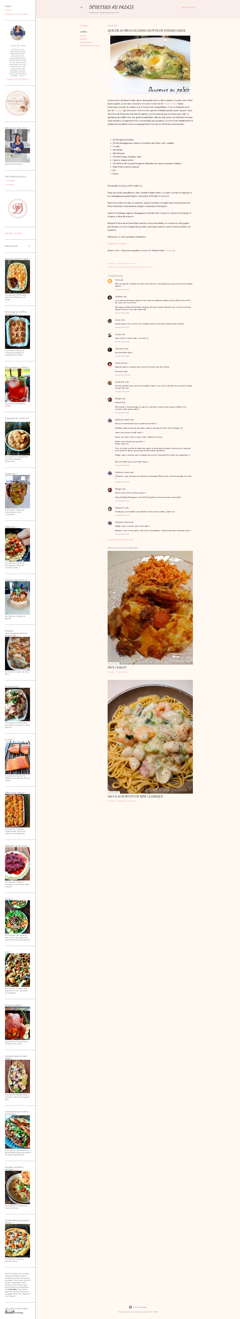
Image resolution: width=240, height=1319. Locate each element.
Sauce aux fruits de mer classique (135, 796)
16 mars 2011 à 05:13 (122, 313)
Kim (117, 280)
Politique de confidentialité (16, 14)
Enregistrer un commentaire (120, 540)
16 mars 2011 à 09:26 (122, 375)
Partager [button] (84, 26)
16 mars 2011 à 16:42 (122, 465)
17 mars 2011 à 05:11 (122, 534)
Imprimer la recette (117, 243)
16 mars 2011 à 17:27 (122, 501)
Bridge (118, 399)
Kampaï (118, 110)
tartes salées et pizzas (89, 45)
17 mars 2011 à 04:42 (122, 515)
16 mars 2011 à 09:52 (122, 391)
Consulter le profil (18, 79)
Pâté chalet (117, 667)
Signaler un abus (13, 233)
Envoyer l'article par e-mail (125, 263)
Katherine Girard (122, 420)
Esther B (119, 363)
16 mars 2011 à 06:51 (122, 356)
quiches (83, 39)
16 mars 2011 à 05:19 (122, 342)
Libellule (118, 297)
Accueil (8, 10)
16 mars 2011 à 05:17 (122, 327)
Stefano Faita (86, 42)
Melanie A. (119, 508)
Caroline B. (119, 382)
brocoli (83, 36)
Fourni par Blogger (140, 1307)
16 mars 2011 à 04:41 (122, 289)
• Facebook (10, 181)
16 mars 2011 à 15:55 (122, 413)
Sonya (117, 334)
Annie (117, 320)
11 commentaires (122, 672)
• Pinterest (9, 185)
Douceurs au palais (111, 7)
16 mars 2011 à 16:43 (122, 482)
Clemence (119, 349)
